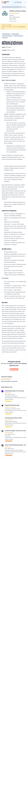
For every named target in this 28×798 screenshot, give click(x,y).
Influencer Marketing (18, 35)
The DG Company (9, 432)
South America (14, 408)
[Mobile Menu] (25, 2)
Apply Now (14, 369)
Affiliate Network (15, 34)
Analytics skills (14, 451)
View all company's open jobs (9, 381)
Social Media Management (17, 437)
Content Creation (8, 437)
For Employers (18, 2)
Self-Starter (5, 37)
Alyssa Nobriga (8, 419)
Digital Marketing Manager (12, 405)
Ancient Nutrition (14, 13)
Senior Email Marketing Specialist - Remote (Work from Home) (16, 445)
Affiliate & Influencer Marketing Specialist (18, 11)
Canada (12, 396)
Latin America (7, 396)
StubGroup (7, 447)
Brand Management (9, 397)
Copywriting (25, 451)
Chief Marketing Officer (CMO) (13, 418)
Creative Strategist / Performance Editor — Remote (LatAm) (16, 430)
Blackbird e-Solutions (10, 407)
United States (12, 19)
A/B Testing (7, 451)
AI (10, 451)
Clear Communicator (18, 410)
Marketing (22, 26)
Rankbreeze (8, 392)
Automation (20, 451)
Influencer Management (7, 35)
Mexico (15, 396)
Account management (9, 410)
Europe (9, 421)
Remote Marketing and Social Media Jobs (12, 7)
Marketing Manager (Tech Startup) (14, 391)
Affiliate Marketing (6, 34)
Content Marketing (17, 397)
